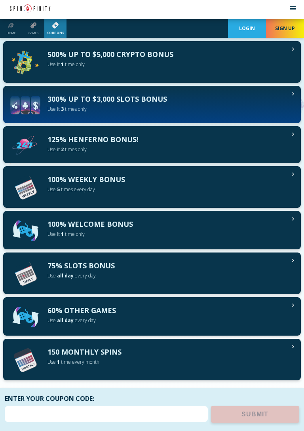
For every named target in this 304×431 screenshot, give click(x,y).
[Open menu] (293, 9)
